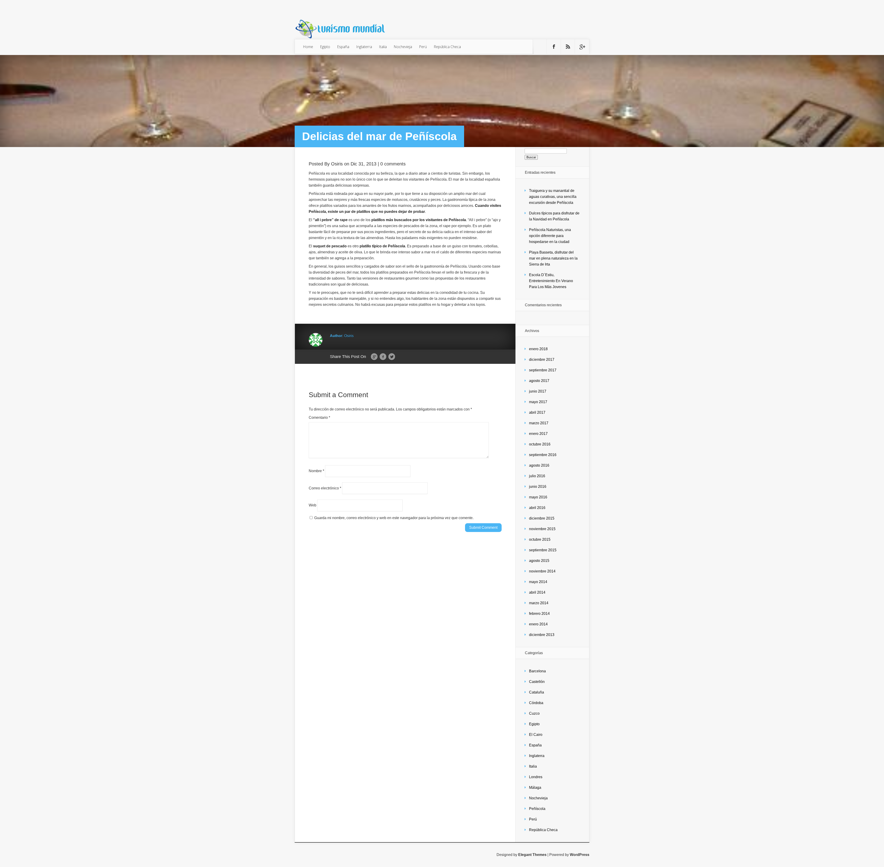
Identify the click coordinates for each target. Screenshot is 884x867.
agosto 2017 (539, 381)
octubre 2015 (539, 539)
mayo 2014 (538, 582)
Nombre (316, 471)
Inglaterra (364, 46)
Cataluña (536, 692)
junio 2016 (537, 486)
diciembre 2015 (541, 518)
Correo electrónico (325, 488)
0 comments (393, 163)
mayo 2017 (538, 402)
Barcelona (537, 671)
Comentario (319, 417)
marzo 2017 (538, 423)
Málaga (535, 787)
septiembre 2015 (542, 550)
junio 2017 (537, 391)
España (343, 46)
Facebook (383, 357)
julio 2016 (537, 476)
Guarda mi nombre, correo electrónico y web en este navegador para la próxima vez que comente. (394, 518)
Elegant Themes (532, 855)
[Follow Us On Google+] (582, 46)
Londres (535, 777)
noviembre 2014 (542, 571)
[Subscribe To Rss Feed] (568, 46)
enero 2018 (538, 349)
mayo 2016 (538, 497)
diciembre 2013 (541, 635)
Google (374, 357)
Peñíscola (537, 809)
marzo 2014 (538, 603)
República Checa (447, 46)
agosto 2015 (539, 561)
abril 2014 (537, 592)
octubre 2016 (539, 444)
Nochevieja (403, 46)
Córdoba (536, 703)
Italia (383, 46)
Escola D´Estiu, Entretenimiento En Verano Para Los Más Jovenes (551, 281)
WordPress (579, 855)
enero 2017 (538, 434)
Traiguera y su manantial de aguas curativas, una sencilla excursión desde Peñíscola (552, 197)
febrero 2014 (539, 614)
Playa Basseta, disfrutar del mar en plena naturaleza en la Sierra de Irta (553, 258)
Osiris (337, 163)
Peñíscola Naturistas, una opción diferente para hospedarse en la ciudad (550, 236)
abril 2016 (537, 508)
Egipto (325, 46)
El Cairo (535, 735)
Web (312, 505)
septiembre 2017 (542, 370)
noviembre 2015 (542, 529)
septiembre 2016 (542, 455)
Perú (423, 46)
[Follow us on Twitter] (540, 46)
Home (308, 46)
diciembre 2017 (541, 359)
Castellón (537, 682)
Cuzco (534, 713)
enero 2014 (538, 624)
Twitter (391, 357)
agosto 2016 (539, 465)
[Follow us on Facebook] (554, 46)
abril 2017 (537, 412)
